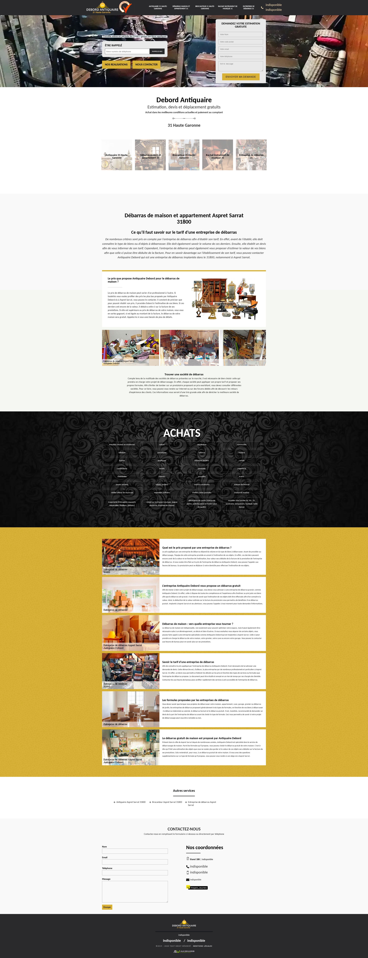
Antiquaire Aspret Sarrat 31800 (130, 802)
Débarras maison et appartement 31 (181, 7)
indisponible (274, 5)
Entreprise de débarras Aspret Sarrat (202, 803)
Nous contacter (146, 64)
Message (106, 879)
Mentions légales (202, 946)
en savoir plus (117, 176)
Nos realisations (116, 64)
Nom (104, 847)
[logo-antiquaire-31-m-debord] (102, 7)
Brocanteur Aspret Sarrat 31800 (167, 802)
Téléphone (107, 868)
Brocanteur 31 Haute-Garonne (205, 7)
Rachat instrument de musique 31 (227, 7)
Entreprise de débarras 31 (248, 7)
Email (104, 857)
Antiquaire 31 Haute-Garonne (158, 7)
